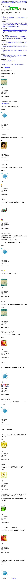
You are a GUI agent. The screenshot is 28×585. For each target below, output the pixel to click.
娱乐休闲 (16, 57)
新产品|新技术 (16, 31)
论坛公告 (5, 60)
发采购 (11, 2)
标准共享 (10, 46)
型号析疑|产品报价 (11, 17)
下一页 (10, 70)
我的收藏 (15, 2)
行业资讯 (23, 55)
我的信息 (22, 1)
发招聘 (19, 2)
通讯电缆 (10, 24)
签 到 (5, 70)
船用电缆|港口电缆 (14, 26)
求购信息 (6, 19)
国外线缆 (5, 30)
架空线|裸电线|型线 (7, 23)
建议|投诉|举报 (11, 60)
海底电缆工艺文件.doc (6, 103)
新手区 (5, 17)
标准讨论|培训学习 (22, 46)
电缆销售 (17, 50)
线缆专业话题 (11, 57)
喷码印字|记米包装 (21, 38)
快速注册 (17, 1)
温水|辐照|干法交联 (12, 38)
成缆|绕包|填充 (20, 36)
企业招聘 (22, 17)
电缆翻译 (7, 2)
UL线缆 (14, 30)
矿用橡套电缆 (6, 26)
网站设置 (21, 64)
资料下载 (17, 64)
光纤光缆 (18, 24)
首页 (2, 64)
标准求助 (5, 46)
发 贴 (2, 70)
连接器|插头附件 (19, 30)
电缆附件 (14, 24)
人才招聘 (10, 64)
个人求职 (17, 17)
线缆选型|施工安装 (7, 55)
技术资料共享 (15, 46)
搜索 (13, 64)
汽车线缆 (10, 30)
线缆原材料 (6, 42)
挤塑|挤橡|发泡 (13, 36)
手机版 (2, 1)
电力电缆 (5, 24)
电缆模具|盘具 (18, 42)
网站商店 (23, 2)
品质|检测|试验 (6, 50)
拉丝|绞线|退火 (6, 36)
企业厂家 (24, 42)
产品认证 (12, 50)
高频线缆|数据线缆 (8, 31)
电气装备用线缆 (23, 23)
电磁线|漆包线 (15, 23)
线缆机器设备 (12, 42)
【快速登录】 (7, 6)
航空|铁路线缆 (24, 24)
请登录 (13, 1)
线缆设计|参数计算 (16, 55)
